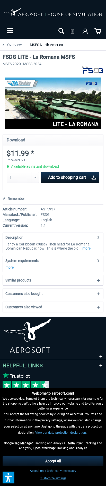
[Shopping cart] (98, 30)
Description (14, 237)
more (86, 248)
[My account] (85, 30)
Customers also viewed (23, 307)
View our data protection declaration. (61, 432)
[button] (8, 477)
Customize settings (53, 478)
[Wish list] (73, 30)
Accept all (53, 461)
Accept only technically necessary (53, 471)
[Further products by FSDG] (92, 70)
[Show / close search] (61, 30)
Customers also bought (24, 294)
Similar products (18, 280)
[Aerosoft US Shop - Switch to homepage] (53, 15)
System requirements (22, 261)
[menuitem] (9, 30)
